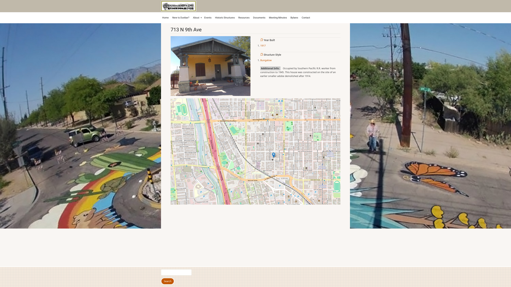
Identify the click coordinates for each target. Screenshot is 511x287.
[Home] (178, 5)
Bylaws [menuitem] (294, 17)
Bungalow (266, 60)
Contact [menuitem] (306, 17)
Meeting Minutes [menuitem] (278, 17)
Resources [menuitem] (244, 17)
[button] (210, 67)
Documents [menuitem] (259, 17)
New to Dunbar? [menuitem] (180, 17)
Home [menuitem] (165, 17)
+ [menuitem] (201, 17)
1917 (263, 45)
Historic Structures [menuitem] (225, 17)
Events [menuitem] (207, 17)
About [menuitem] (196, 17)
